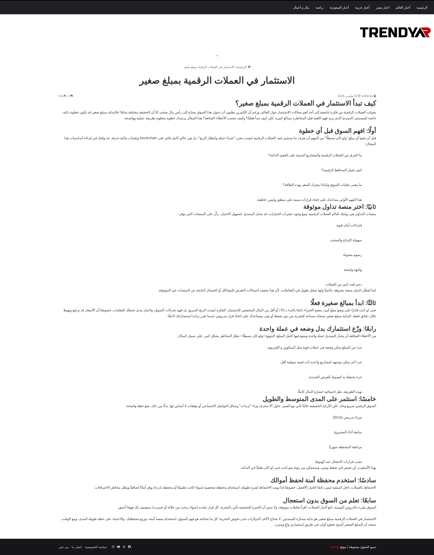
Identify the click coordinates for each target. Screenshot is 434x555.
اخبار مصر (382, 7)
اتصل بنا (77, 547)
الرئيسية (422, 7)
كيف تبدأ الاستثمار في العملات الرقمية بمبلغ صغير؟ (305, 103)
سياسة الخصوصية (96, 547)
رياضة (319, 7)
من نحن (63, 547)
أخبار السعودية (339, 7)
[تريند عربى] (395, 31)
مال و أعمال (301, 7)
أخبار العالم (403, 7)
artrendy (367, 96)
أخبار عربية (362, 7)
